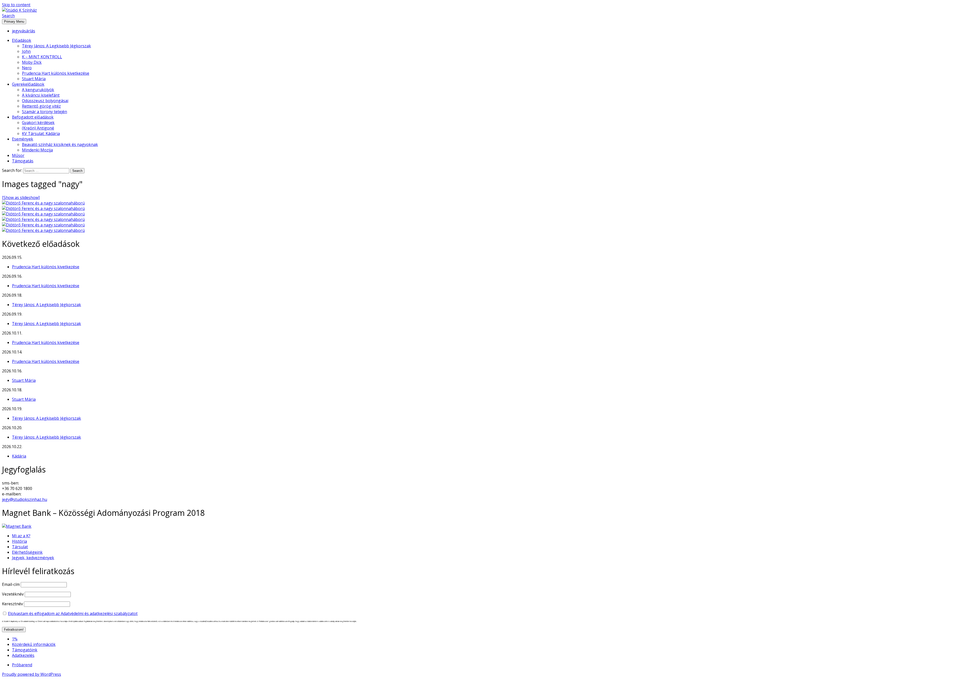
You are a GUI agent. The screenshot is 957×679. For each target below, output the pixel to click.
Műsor (18, 155)
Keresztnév (12, 604)
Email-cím (11, 584)
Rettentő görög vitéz (41, 106)
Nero (27, 67)
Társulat (20, 546)
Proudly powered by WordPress (31, 674)
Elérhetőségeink (27, 552)
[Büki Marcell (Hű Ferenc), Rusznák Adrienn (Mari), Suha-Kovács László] (43, 230)
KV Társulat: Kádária (41, 133)
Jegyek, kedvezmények (33, 557)
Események (22, 139)
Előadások (21, 40)
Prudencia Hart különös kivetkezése (55, 73)
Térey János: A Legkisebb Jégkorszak (56, 46)
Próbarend (22, 665)
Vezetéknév (13, 594)
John (26, 51)
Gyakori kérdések (38, 122)
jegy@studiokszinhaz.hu (24, 499)
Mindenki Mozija (37, 150)
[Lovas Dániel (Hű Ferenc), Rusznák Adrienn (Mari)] (43, 214)
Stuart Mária (34, 78)
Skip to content (16, 4)
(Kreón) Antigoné (38, 128)
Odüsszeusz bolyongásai (45, 100)
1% (14, 639)
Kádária (19, 456)
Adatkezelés (23, 655)
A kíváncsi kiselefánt (41, 95)
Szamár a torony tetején (44, 111)
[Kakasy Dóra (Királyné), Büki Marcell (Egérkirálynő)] (43, 219)
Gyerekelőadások (28, 84)
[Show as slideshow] (21, 197)
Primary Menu (14, 21)
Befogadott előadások (33, 117)
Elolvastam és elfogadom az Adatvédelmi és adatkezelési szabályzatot (73, 613)
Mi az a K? (21, 536)
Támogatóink (24, 650)
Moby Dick (32, 62)
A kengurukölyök (38, 89)
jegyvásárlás (23, 31)
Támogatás (22, 161)
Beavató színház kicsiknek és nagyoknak (60, 144)
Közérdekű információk (34, 644)
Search (8, 15)
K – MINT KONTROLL (42, 57)
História (19, 541)
